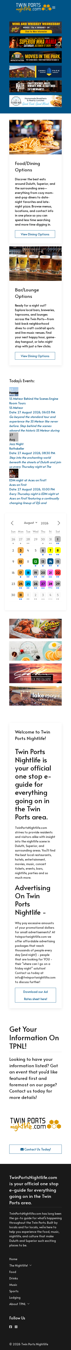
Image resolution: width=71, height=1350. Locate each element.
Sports (13, 1291)
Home (13, 1259)
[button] (53, 7)
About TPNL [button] (17, 1304)
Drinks (13, 1278)
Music (13, 1284)
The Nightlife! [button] (18, 1265)
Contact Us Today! (37, 1149)
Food (12, 1272)
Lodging (14, 1297)
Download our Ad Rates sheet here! (35, 995)
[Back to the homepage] (34, 7)
